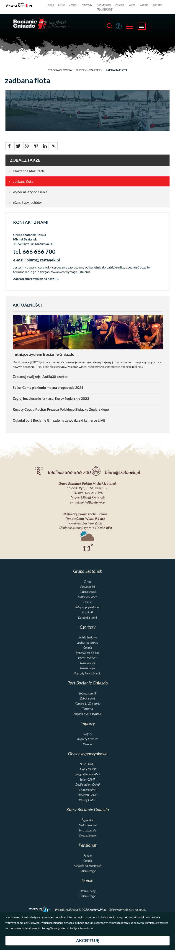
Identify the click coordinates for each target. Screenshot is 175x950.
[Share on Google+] (27, 145)
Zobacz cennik (87, 693)
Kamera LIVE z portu (87, 703)
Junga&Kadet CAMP (87, 774)
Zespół (73, 5)
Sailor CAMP (87, 779)
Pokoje (87, 855)
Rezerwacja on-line (87, 653)
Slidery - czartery (89, 70)
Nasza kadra (87, 764)
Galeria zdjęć (88, 592)
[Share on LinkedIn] (45, 145)
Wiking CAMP (87, 800)
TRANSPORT (104, 9)
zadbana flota (21, 181)
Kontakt (157, 5)
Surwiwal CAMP (87, 795)
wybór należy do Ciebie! (29, 192)
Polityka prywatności (87, 607)
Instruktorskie (87, 830)
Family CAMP (87, 790)
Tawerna (87, 708)
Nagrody (87, 5)
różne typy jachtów (25, 202)
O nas (50, 5)
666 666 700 (77, 472)
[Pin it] (36, 145)
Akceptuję (87, 940)
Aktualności (104, 5)
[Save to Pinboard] (54, 145)
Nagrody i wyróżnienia (87, 673)
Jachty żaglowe (87, 637)
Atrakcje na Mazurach (87, 865)
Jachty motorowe (87, 642)
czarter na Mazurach (26, 171)
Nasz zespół (87, 663)
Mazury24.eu (98, 909)
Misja (61, 5)
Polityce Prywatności (81, 928)
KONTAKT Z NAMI (31, 222)
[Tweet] (18, 145)
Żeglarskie (87, 820)
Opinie (144, 5)
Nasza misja (87, 668)
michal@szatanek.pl (92, 502)
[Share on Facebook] (9, 145)
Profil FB (87, 612)
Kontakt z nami (87, 617)
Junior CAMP (88, 769)
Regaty (87, 734)
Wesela (87, 744)
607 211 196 (94, 493)
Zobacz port (87, 698)
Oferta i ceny (87, 891)
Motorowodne (87, 825)
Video (132, 5)
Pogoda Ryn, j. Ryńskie (87, 714)
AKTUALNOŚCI (27, 305)
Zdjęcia (119, 5)
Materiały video (87, 597)
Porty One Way (87, 658)
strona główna (60, 70)
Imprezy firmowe (87, 739)
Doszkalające (87, 835)
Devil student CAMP (87, 784)
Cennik (87, 647)
